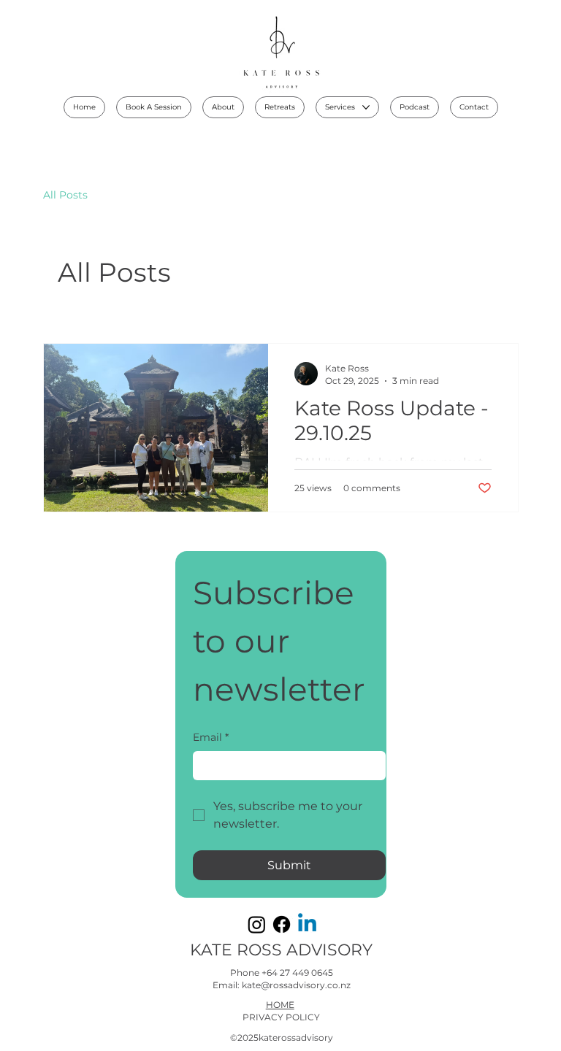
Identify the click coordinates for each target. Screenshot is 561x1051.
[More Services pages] (366, 107)
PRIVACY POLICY (281, 1017)
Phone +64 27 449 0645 (281, 972)
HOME (280, 1004)
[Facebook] (281, 924)
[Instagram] (256, 924)
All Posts (65, 194)
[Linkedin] (307, 924)
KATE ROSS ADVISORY (281, 950)
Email (211, 737)
